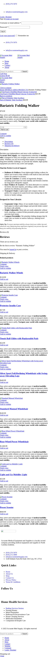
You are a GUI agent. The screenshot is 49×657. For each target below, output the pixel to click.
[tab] (27, 142)
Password (4, 27)
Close (2, 656)
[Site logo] (9, 57)
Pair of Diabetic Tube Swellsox (11, 100)
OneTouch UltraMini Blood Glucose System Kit (17, 94)
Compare (8, 648)
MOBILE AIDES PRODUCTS (16, 90)
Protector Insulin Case (10, 305)
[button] (4, 279)
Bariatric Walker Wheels (11, 273)
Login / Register (10, 650)
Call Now (3, 74)
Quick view (4, 266)
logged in (12, 249)
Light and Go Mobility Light (13, 474)
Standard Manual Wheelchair (14, 409)
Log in (3, 31)
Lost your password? (7, 36)
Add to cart (4, 129)
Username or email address (10, 23)
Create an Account (11, 19)
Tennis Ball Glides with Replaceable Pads (19, 338)
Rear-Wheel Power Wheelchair (14, 441)
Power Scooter (6, 507)
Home (2, 90)
